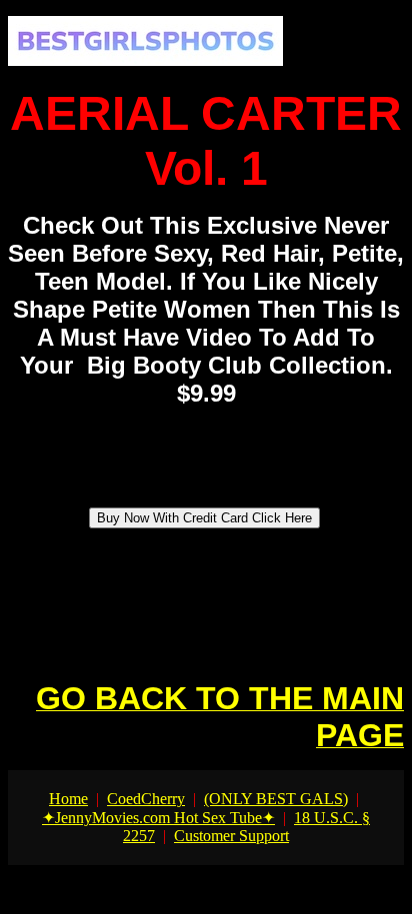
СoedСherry (146, 798)
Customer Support (231, 835)
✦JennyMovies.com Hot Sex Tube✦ (158, 817)
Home (68, 798)
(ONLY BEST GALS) (276, 798)
